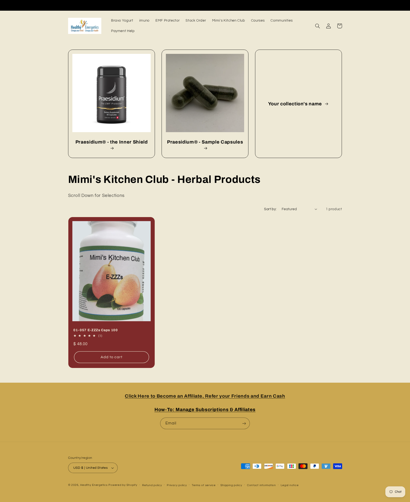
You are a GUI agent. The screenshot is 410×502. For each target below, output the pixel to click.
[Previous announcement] (123, 5)
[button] (317, 25)
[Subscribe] (244, 423)
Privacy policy (177, 485)
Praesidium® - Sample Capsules (205, 141)
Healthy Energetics (93, 485)
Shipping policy (231, 485)
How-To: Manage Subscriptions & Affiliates (205, 409)
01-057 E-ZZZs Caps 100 (95, 330)
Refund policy (152, 485)
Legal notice (289, 485)
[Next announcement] (286, 5)
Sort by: (270, 209)
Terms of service (204, 485)
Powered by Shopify (122, 485)
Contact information (261, 485)
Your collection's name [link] (295, 103)
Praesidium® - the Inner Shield (111, 141)
